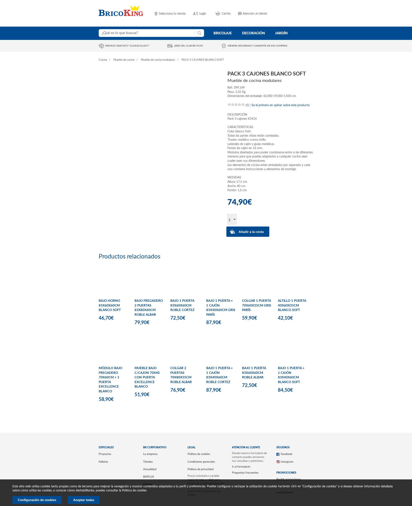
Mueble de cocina (123, 60)
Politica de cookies (134, 490)
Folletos (103, 462)
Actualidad (149, 469)
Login (202, 13)
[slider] (236, 104)
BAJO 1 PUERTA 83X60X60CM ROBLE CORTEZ (182, 305)
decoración (253, 33)
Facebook (286, 454)
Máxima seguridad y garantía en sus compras (257, 46)
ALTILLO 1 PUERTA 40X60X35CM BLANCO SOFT (292, 305)
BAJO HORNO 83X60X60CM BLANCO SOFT (110, 305)
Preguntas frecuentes (245, 472)
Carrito (226, 13)
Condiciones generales (201, 462)
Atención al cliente (255, 13)
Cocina (103, 60)
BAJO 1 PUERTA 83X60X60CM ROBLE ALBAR (254, 373)
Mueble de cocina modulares (158, 60)
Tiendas (148, 462)
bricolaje (223, 33)
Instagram (287, 462)
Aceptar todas (83, 500)
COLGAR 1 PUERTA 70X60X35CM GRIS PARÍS (256, 305)
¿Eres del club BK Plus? (188, 46)
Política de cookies (199, 454)
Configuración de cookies (37, 500)
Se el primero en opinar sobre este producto (280, 105)
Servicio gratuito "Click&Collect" (127, 46)
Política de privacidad (201, 469)
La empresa (150, 454)
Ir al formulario (241, 466)
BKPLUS (148, 477)
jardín (281, 33)
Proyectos (105, 454)
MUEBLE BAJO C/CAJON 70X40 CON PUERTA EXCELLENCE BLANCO (147, 377)
